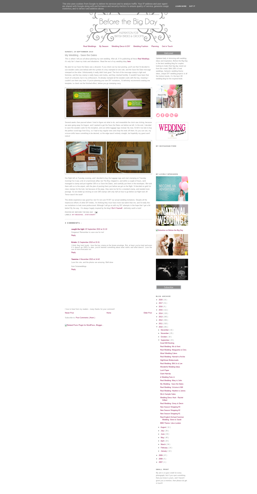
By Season (103, 46)
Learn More (180, 6)
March (163, 444)
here (129, 61)
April (163, 441)
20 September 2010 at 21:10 (96, 229)
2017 (161, 303)
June (163, 434)
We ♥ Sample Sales (168, 394)
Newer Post (69, 313)
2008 (161, 459)
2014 (161, 313)
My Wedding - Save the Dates (81, 55)
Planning (155, 46)
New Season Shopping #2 (170, 410)
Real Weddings (89, 46)
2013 (161, 317)
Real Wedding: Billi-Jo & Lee (171, 363)
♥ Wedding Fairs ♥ (167, 377)
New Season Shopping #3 (170, 407)
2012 (161, 320)
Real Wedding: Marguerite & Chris (173, 350)
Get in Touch (167, 46)
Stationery (90, 214)
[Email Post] (96, 212)
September (165, 340)
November (165, 333)
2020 (161, 300)
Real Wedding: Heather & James (173, 391)
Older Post (148, 313)
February (164, 448)
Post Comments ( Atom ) (85, 318)
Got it (192, 6)
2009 (161, 455)
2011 (161, 324)
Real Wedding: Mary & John (171, 380)
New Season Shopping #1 (170, 414)
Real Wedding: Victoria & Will (171, 387)
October (164, 337)
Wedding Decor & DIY (121, 46)
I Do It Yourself (116, 208)
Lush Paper (164, 370)
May (163, 438)
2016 (161, 307)
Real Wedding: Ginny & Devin (171, 403)
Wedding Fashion (140, 46)
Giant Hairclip (165, 374)
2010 (161, 327)
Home (109, 313)
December (165, 330)
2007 (161, 462)
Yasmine (74, 259)
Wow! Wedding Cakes (168, 353)
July (163, 431)
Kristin (74, 242)
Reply (73, 235)
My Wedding (78, 214)
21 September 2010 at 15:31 (89, 242)
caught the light (77, 229)
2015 (161, 310)
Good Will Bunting (167, 343)
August (164, 427)
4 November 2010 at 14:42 (89, 259)
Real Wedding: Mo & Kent (170, 347)
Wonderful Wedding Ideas (170, 367)
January (164, 451)
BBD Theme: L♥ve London (170, 423)
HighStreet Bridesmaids (169, 360)
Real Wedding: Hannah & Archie (172, 357)
